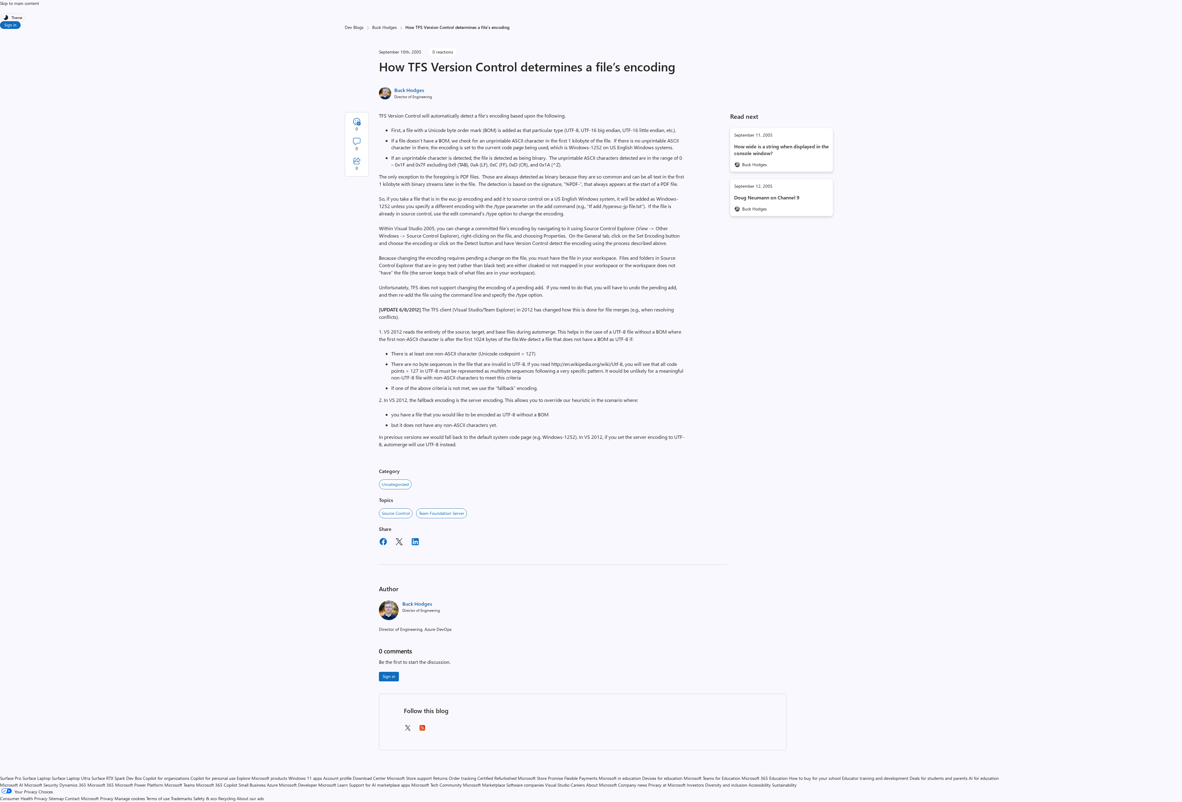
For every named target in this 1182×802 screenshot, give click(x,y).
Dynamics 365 (72, 785)
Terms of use (158, 798)
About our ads (250, 798)
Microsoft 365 (100, 785)
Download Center (369, 778)
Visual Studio (557, 785)
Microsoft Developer (298, 785)
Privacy (107, 798)
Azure (272, 785)
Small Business (252, 785)
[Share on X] (399, 542)
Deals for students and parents (938, 778)
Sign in (10, 24)
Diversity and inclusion (726, 785)
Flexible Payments (580, 778)
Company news (632, 785)
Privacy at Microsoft (666, 785)
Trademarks (181, 798)
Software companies (525, 785)
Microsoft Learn (333, 785)
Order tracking (462, 778)
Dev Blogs (354, 27)
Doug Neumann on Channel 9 (766, 197)
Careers (578, 785)
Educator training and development (875, 778)
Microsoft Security (41, 785)
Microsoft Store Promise (540, 778)
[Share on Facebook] (383, 542)
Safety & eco (205, 798)
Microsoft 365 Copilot (216, 785)
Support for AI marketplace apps (379, 785)
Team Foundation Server (441, 513)
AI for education (984, 778)
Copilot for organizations (166, 778)
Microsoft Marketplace (484, 785)
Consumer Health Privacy (23, 798)
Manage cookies (130, 798)
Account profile (337, 778)
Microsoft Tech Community (436, 785)
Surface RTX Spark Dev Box (116, 778)
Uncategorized (395, 484)
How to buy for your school (815, 778)
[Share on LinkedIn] (415, 542)
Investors (695, 785)
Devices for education (662, 778)
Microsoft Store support (409, 778)
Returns (440, 778)
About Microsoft (601, 785)
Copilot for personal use (213, 778)
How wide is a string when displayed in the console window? (781, 149)
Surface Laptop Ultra (71, 778)
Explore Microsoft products (262, 778)
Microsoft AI (11, 785)
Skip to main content (19, 3)
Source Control (396, 513)
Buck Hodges (384, 27)
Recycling (226, 798)
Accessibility (760, 785)
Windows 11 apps (305, 778)
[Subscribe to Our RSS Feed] (422, 730)
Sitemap (56, 798)
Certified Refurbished (497, 778)
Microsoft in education (620, 778)
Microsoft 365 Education (765, 778)
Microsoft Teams (179, 785)
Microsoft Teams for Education (712, 778)
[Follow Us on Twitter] (407, 730)
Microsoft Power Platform (139, 785)
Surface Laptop (36, 778)
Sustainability (784, 785)
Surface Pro (10, 778)
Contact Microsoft (82, 798)
